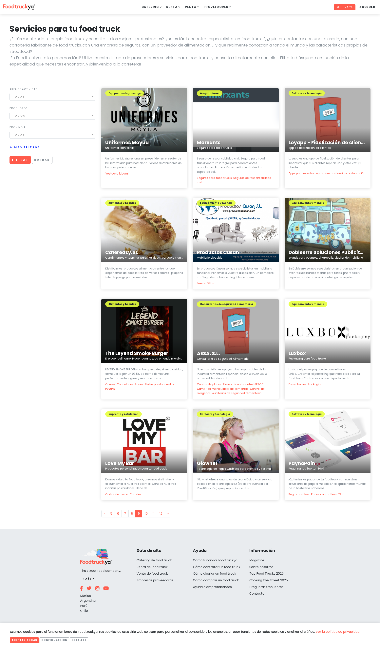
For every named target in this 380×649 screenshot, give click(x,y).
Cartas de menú (116, 494)
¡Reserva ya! (345, 7)
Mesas (201, 283)
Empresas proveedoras (155, 580)
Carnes (110, 384)
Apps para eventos (301, 173)
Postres (110, 389)
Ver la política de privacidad (337, 631)
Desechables (297, 384)
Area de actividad (24, 89)
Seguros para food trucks (214, 178)
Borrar (42, 159)
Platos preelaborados (159, 384)
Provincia (18, 127)
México (85, 595)
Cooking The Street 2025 (268, 580)
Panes (139, 384)
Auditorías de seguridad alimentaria (236, 393)
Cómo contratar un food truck (216, 567)
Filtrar (20, 159)
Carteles (135, 494)
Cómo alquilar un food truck (214, 573)
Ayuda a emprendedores (212, 587)
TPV (340, 494)
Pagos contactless (324, 494)
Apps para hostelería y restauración (340, 173)
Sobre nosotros (261, 567)
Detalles (79, 640)
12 (161, 513)
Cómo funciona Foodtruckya (215, 560)
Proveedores (216, 7)
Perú (83, 605)
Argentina (88, 600)
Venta (190, 7)
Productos (19, 108)
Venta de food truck (152, 573)
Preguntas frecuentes (266, 587)
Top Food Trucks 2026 (266, 573)
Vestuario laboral (116, 174)
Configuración (54, 640)
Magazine (256, 560)
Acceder (367, 7)
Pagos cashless (299, 494)
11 (154, 513)
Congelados (125, 384)
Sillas (210, 283)
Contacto (256, 593)
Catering (150, 7)
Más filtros (27, 147)
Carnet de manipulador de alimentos (222, 389)
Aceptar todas (24, 640)
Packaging (315, 384)
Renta (172, 7)
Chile (84, 610)
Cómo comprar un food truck (216, 580)
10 (146, 513)
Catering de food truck (154, 560)
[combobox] (52, 97)
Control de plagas (209, 384)
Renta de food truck (152, 567)
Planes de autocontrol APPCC (243, 384)
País (87, 578)
